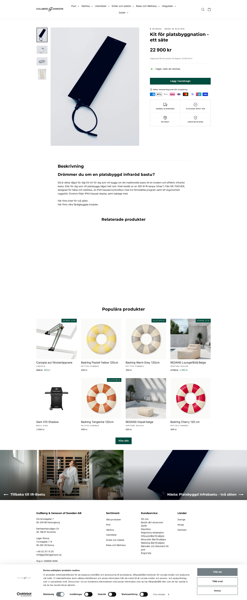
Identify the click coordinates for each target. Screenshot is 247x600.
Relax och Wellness (146, 6)
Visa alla (123, 440)
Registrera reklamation (152, 532)
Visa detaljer (159, 594)
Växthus (86, 6)
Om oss (145, 519)
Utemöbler (101, 6)
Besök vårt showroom (152, 522)
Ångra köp (146, 553)
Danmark (182, 530)
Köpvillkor (146, 529)
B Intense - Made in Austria (167, 29)
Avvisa (217, 590)
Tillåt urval (217, 581)
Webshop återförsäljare (153, 543)
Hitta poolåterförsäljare (152, 536)
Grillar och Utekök (115, 540)
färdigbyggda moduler (86, 204)
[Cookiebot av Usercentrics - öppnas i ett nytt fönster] (24, 594)
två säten (83, 200)
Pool (74, 6)
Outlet (122, 12)
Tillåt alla (217, 572)
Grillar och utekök (122, 6)
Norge (181, 524)
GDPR (144, 526)
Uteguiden (168, 6)
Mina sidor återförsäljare (153, 539)
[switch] (88, 594)
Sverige (181, 519)
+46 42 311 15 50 (45, 551)
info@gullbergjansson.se (48, 555)
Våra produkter (113, 519)
